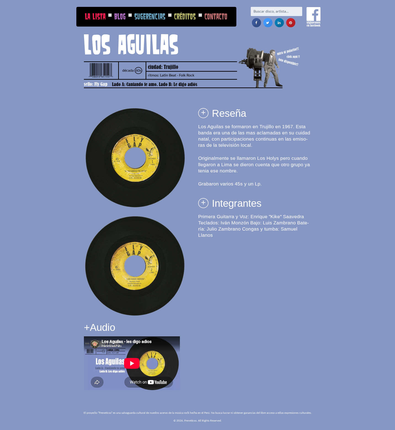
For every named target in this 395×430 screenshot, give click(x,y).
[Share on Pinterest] (290, 26)
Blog (120, 16)
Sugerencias (149, 16)
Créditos (185, 16)
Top (384, 419)
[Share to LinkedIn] (279, 26)
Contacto (216, 16)
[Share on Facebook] (256, 26)
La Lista (95, 16)
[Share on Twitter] (267, 26)
